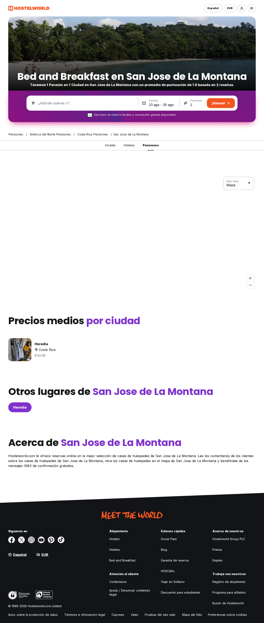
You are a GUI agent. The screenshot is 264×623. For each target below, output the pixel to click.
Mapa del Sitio (192, 614)
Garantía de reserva (175, 560)
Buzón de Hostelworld (228, 603)
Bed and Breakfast (122, 560)
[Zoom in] (250, 278)
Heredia (20, 407)
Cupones (118, 614)
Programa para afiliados (229, 592)
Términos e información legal (84, 614)
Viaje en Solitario (173, 581)
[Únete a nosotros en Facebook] (11, 540)
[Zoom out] (250, 285)
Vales (134, 614)
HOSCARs (167, 571)
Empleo (217, 560)
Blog (164, 549)
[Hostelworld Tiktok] (61, 540)
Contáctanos (118, 581)
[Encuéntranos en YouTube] (41, 540)
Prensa (217, 549)
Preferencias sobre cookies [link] (227, 614)
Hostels (114, 539)
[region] (132, 232)
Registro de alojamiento (228, 581)
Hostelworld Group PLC (228, 539)
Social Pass (169, 539)
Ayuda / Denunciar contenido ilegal (129, 592)
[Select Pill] (242, 8)
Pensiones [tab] (151, 145)
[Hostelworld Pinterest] (51, 540)
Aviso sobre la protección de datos (33, 614)
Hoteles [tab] (129, 145)
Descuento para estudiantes (180, 592)
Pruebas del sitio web (160, 614)
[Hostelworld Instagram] (31, 540)
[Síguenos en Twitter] (21, 540)
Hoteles (114, 549)
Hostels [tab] (110, 145)
